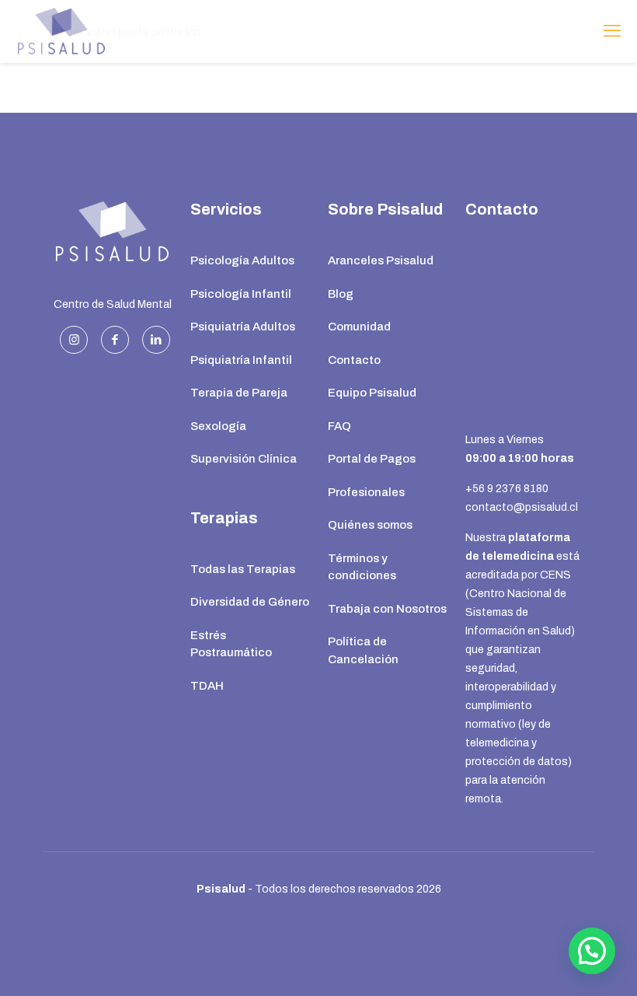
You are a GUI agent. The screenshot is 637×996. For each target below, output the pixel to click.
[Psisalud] (62, 31)
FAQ (339, 426)
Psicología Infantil (240, 294)
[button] (592, 951)
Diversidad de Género (249, 602)
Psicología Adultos (242, 260)
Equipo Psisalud (372, 392)
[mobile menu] (612, 31)
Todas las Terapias (242, 569)
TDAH (207, 686)
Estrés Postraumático (231, 644)
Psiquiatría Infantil (241, 360)
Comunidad (359, 326)
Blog (340, 294)
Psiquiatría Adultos (242, 326)
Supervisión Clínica (243, 459)
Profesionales (366, 492)
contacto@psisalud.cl (521, 507)
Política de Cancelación (363, 650)
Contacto (354, 360)
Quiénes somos (370, 525)
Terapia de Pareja (238, 392)
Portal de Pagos (372, 459)
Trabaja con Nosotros (387, 609)
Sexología (218, 426)
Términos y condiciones (362, 567)
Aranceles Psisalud (380, 260)
